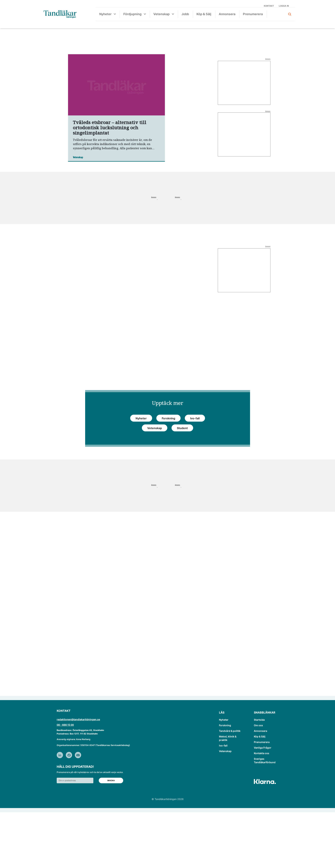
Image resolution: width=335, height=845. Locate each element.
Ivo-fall (223, 745)
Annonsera (227, 14)
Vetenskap (161, 14)
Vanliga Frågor (262, 747)
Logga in (284, 6)
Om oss (258, 725)
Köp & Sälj (203, 14)
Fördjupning (132, 14)
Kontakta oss (261, 753)
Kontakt (269, 6)
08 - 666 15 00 (65, 724)
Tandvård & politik (229, 730)
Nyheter (105, 14)
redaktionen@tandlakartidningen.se (78, 719)
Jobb (185, 14)
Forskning (225, 725)
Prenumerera (253, 14)
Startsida (259, 719)
